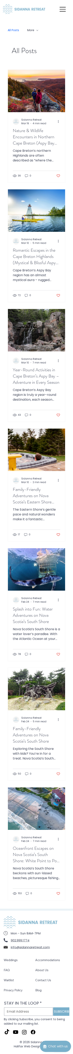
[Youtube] (16, 1032)
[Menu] (63, 9)
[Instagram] (24, 1032)
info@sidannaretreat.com (30, 947)
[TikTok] (7, 1032)
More (30, 30)
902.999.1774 (20, 940)
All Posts (13, 30)
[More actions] (59, 121)
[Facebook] (33, 1032)
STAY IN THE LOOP (23, 1003)
